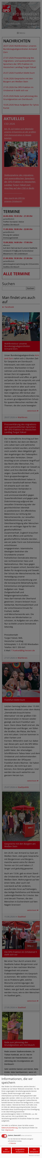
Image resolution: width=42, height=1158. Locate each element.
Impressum (9, 1130)
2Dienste (12, 1143)
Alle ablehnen (6, 1150)
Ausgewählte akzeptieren (20, 1150)
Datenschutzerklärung (10, 1128)
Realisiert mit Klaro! (34, 1155)
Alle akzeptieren (34, 1150)
